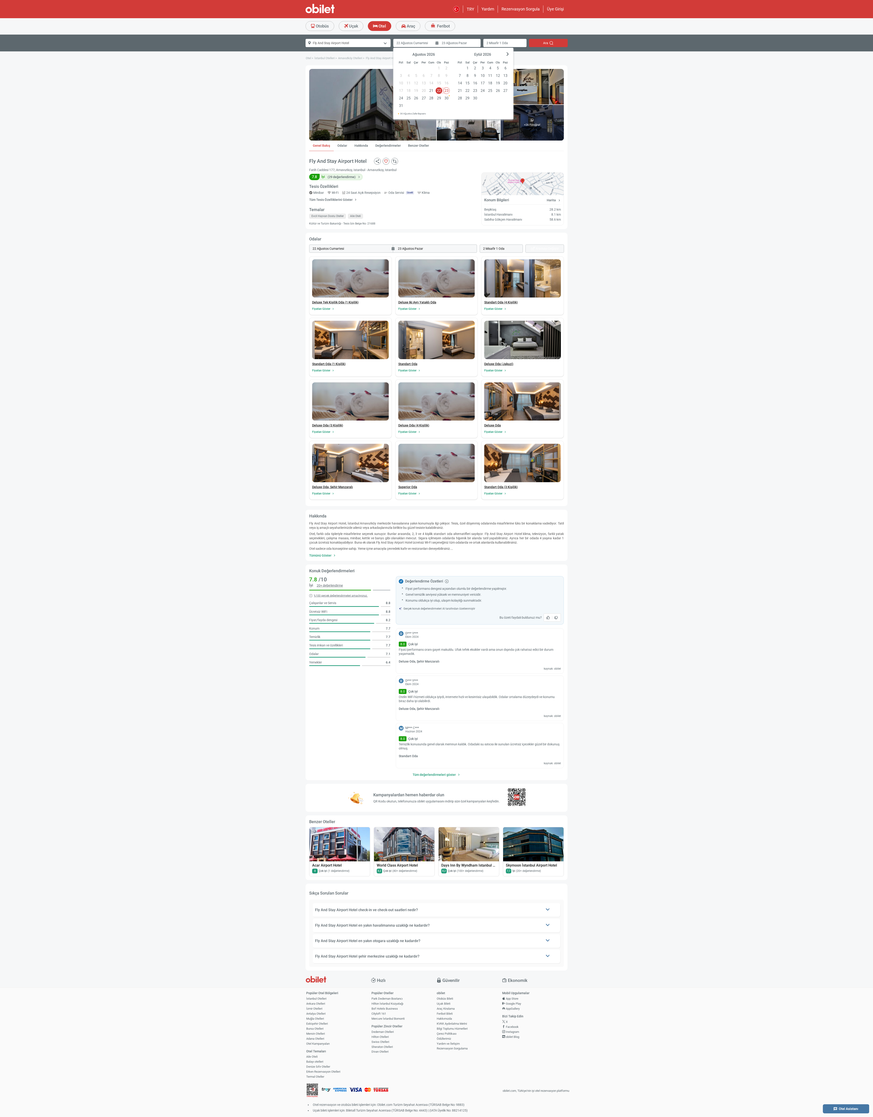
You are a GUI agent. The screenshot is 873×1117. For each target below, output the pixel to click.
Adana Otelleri (315, 1038)
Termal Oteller (315, 1076)
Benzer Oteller (418, 145)
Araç (410, 26)
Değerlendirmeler (388, 145)
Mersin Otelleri (315, 1033)
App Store (511, 998)
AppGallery (512, 1008)
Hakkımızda (444, 1018)
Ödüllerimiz (444, 1038)
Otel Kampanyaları (318, 1043)
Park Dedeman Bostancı (387, 998)
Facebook (512, 1027)
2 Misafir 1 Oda (497, 43)
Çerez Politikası (447, 1033)
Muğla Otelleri (315, 1018)
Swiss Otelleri (380, 1042)
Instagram (512, 1032)
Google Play (513, 1003)
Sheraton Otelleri (382, 1047)
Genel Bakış (321, 145)
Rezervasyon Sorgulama (452, 1048)
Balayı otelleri (314, 1061)
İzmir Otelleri (314, 1008)
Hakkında (361, 145)
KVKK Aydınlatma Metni (452, 1023)
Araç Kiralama (446, 1008)
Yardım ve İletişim (448, 1043)
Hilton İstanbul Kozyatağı (387, 1003)
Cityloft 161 (378, 1013)
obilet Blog (512, 1037)
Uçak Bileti (443, 1003)
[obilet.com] (331, 12)
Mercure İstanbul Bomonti (388, 1018)
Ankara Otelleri (315, 1003)
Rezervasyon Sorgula (521, 9)
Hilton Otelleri (380, 1037)
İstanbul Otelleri (316, 998)
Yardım (488, 9)
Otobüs (322, 26)
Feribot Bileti (445, 1013)
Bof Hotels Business (384, 1008)
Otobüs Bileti (445, 998)
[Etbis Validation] (312, 1091)
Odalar (342, 145)
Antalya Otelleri (316, 1013)
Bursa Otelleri (315, 1028)
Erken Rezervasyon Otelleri (323, 1071)
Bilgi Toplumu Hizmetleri (452, 1028)
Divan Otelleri (380, 1051)
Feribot (443, 26)
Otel (382, 26)
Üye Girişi (555, 9)
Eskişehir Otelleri (317, 1023)
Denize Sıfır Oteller (318, 1066)
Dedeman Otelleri (382, 1032)
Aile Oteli (312, 1056)
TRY (470, 9)
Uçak (353, 26)
